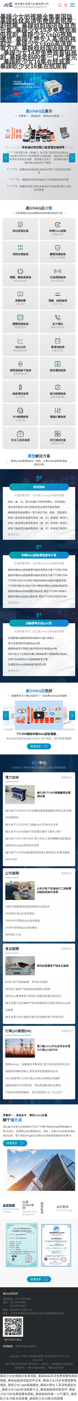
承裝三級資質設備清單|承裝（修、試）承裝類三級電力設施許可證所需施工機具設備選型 (39, 528)
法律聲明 (19, 1367)
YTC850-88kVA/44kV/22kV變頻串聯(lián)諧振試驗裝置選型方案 (39, 585)
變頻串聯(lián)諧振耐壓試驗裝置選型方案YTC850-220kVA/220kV (39, 575)
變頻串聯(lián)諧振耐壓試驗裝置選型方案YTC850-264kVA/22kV (39, 569)
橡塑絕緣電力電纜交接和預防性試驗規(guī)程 (32, 648)
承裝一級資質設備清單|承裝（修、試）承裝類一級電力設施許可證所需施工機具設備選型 (39, 517)
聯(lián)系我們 (56, 1367)
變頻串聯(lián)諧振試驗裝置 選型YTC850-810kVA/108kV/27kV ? (39, 596)
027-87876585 (63, 738)
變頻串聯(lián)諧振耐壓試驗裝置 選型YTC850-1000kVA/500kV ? (39, 591)
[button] (5, 87)
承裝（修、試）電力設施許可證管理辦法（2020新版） (37, 501)
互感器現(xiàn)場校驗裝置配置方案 (27, 664)
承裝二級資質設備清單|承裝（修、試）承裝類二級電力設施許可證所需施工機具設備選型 (39, 523)
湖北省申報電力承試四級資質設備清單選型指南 (34, 507)
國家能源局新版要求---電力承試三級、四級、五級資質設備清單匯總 (39, 512)
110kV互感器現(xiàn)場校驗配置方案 (28, 659)
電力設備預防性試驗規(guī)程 (24, 643)
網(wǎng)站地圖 (36, 1367)
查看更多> (14, 534)
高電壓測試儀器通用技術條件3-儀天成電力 (31, 638)
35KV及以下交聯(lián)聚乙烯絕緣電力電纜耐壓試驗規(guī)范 (39, 654)
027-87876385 (18, 1306)
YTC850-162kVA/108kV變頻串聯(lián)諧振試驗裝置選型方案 (39, 580)
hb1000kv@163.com (21, 1309)
